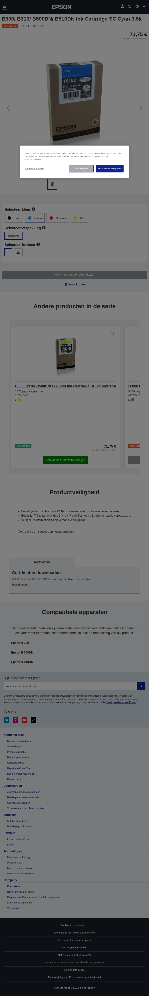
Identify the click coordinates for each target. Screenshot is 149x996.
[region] (74, 161)
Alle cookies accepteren (110, 169)
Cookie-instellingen (34, 168)
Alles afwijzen (81, 169)
